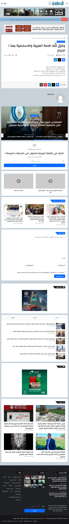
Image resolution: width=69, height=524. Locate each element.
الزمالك (10, 485)
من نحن (15, 521)
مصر (11, 491)
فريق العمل (10, 521)
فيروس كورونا (10, 488)
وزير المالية (18, 499)
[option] (34, 123)
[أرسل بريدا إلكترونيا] (56, 55)
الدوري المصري (17, 485)
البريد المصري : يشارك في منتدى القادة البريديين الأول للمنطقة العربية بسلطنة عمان (34, 346)
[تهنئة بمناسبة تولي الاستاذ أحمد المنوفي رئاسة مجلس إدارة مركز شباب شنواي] (50, 441)
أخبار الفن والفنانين (17, 477)
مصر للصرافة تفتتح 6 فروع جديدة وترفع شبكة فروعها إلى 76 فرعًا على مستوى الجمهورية (18, 426)
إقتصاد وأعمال (55, 38)
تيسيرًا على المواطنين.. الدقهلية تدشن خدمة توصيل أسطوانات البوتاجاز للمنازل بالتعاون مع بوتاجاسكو (36, 218)
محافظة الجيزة (17, 491)
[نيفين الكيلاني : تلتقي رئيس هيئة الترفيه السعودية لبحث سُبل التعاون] (60, 356)
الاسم (63, 258)
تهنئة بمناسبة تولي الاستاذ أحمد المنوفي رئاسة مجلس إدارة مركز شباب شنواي (50, 454)
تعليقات (13, 317)
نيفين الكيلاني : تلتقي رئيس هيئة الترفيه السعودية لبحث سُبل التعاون (37, 354)
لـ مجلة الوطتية (16, 518)
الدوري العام (6, 482)
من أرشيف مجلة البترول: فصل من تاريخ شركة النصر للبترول (19, 453)
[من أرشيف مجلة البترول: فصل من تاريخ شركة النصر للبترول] (18, 441)
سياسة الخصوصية (28, 521)
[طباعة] (41, 84)
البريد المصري (13, 479)
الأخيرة (35, 317)
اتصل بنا (20, 521)
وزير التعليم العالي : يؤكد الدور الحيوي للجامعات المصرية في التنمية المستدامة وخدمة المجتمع (31, 324)
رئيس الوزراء (18, 488)
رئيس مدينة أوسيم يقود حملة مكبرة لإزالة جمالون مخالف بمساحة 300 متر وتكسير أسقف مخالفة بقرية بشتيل (35, 19)
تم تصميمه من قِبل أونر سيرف (36, 518)
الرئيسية (62, 38)
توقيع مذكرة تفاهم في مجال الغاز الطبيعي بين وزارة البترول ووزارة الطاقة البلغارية (34, 331)
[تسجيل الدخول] (5, 4)
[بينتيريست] (45, 84)
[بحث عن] (67, 4)
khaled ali (59, 55)
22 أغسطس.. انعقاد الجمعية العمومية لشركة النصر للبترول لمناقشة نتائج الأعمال (35, 123)
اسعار (9, 477)
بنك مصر (4, 485)
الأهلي (4, 477)
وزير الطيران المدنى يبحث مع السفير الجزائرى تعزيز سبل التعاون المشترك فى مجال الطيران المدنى (31, 339)
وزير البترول (18, 494)
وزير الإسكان (5, 491)
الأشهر (56, 317)
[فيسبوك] (63, 59)
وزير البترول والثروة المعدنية (15, 497)
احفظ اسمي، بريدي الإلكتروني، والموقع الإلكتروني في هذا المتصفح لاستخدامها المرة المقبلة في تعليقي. (40, 272)
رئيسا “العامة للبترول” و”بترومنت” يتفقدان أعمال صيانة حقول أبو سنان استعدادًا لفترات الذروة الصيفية (13, 219)
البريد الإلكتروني (61, 265)
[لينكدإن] (55, 59)
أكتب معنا (4, 521)
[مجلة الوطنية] (56, 3)
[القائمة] (2, 4)
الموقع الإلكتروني (29, 265)
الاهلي (19, 479)
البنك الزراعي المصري (16, 482)
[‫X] (59, 59)
